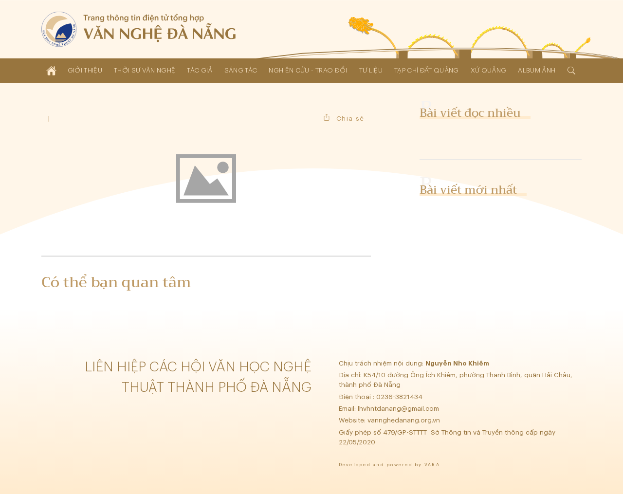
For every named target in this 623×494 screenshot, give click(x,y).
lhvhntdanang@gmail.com (399, 408)
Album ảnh (536, 70)
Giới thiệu (85, 70)
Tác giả (199, 70)
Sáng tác (240, 70)
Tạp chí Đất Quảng (426, 70)
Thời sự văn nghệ (144, 70)
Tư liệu (371, 70)
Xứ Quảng (489, 70)
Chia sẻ (350, 118)
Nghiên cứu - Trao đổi (308, 70)
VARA (432, 465)
